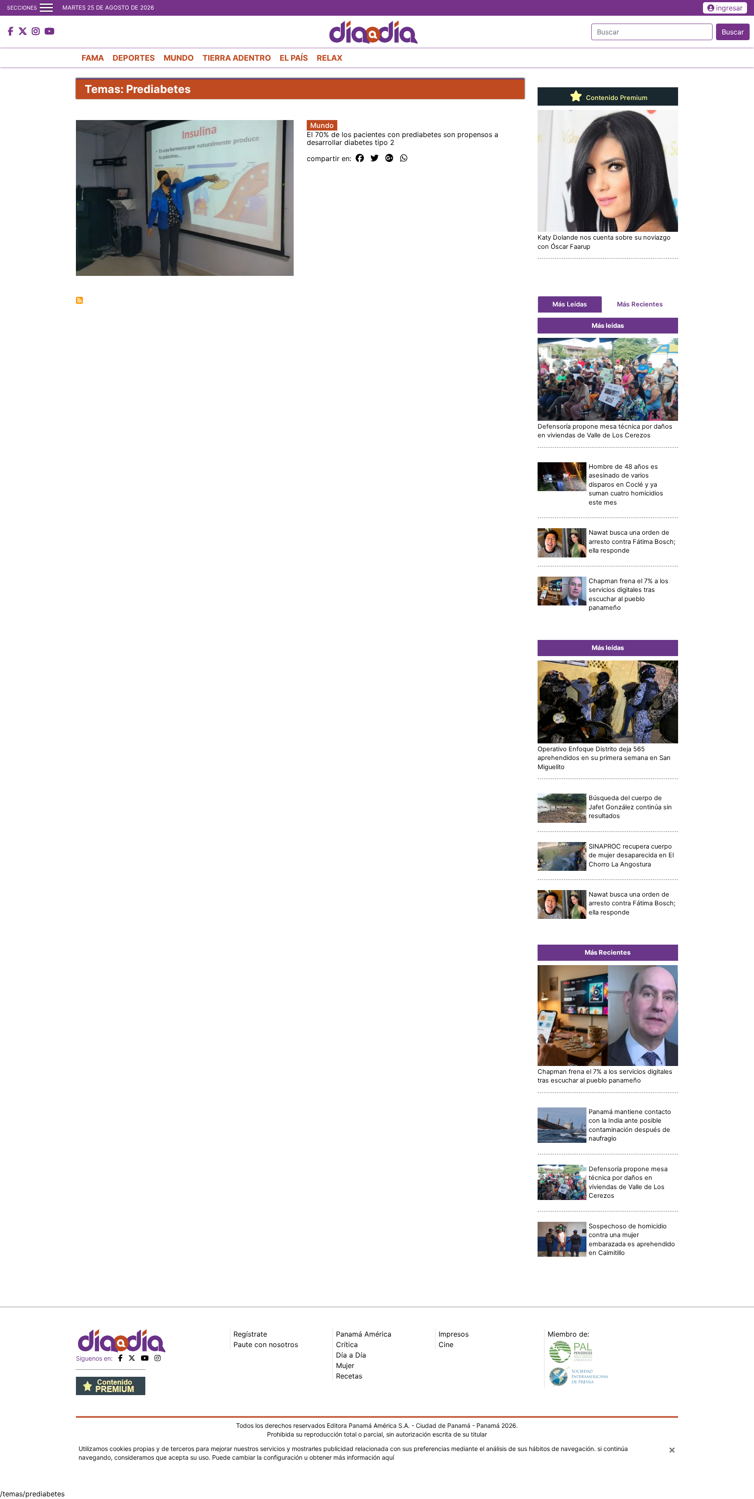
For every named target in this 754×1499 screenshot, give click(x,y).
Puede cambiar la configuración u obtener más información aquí (303, 1457)
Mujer (345, 1365)
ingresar (729, 7)
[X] (131, 1358)
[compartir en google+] (389, 158)
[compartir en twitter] (374, 158)
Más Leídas (569, 304)
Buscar (733, 32)
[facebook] (120, 1358)
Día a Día (351, 1355)
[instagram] (157, 1358)
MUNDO (179, 57)
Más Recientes (640, 304)
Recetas (349, 1376)
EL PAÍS (294, 57)
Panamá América (363, 1334)
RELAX (330, 57)
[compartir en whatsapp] (404, 158)
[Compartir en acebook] (359, 158)
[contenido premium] (110, 1385)
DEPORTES (134, 57)
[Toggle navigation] (46, 8)
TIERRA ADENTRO (236, 57)
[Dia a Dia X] (23, 32)
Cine (446, 1344)
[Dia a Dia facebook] (12, 32)
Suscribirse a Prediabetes (79, 300)
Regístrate (250, 1334)
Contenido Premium (616, 98)
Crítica (347, 1344)
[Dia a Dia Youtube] (50, 32)
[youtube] (145, 1358)
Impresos (454, 1334)
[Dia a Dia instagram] (37, 32)
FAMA (93, 57)
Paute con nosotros (265, 1344)
